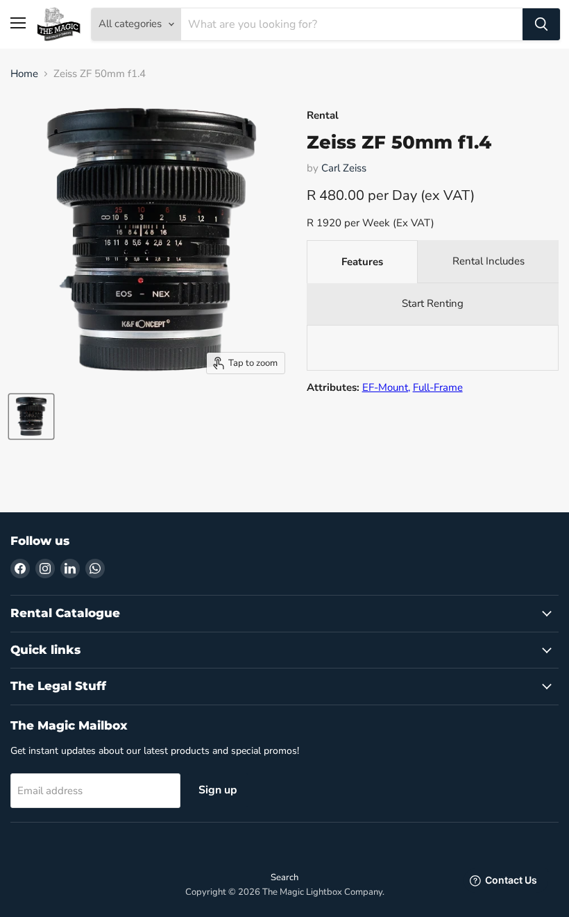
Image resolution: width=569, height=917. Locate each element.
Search (284, 877)
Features (362, 262)
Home (24, 74)
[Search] (541, 24)
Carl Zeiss (343, 168)
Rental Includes (488, 261)
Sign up (217, 790)
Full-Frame (438, 387)
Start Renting (433, 303)
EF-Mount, (386, 387)
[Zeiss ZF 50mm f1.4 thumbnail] (31, 416)
